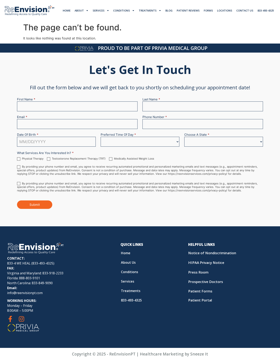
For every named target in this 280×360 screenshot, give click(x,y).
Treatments (148, 10)
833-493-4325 (265, 10)
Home (67, 10)
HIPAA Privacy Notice (206, 262)
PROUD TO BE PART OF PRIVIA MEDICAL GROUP (152, 48)
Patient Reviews (188, 10)
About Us (128, 262)
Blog (169, 10)
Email (22, 117)
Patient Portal (200, 300)
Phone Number (154, 117)
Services (99, 10)
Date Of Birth (27, 135)
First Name (26, 99)
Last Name (151, 99)
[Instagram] (21, 319)
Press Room (198, 272)
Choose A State (196, 135)
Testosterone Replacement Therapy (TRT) (78, 158)
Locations (224, 10)
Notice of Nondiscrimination (212, 253)
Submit (35, 205)
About (79, 10)
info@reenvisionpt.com (25, 293)
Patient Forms (200, 291)
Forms (208, 10)
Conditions (121, 10)
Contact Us (244, 10)
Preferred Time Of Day (118, 135)
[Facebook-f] (10, 319)
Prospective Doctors (205, 281)
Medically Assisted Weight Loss (133, 158)
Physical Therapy (32, 158)
